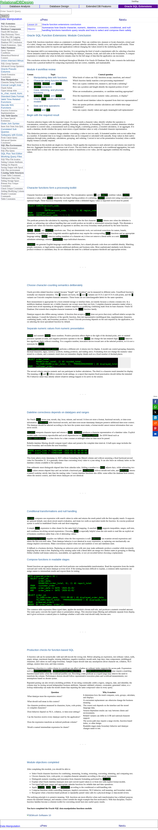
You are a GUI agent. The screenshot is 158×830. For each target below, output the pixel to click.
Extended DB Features (98, 6)
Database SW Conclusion (11, 42)
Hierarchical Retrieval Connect (10, 56)
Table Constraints (8, 199)
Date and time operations (47, 106)
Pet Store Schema (8, 26)
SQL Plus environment (10, 170)
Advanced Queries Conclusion (8, 141)
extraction (43, 87)
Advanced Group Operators (12, 66)
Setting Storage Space (10, 181)
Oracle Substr (6, 88)
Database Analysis (20, 6)
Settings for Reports (9, 165)
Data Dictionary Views (10, 34)
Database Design (59, 6)
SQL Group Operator (10, 63)
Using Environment (9, 148)
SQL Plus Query (8, 151)
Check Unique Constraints (12, 188)
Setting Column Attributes (12, 162)
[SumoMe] (155, 433)
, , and (48, 83)
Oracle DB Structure (9, 32)
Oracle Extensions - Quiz (11, 45)
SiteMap (135, 1)
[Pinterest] (155, 428)
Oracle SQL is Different (10, 40)
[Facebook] (155, 401)
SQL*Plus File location (10, 159)
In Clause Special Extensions (8, 119)
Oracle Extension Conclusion (8, 75)
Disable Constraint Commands (8, 195)
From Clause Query (9, 137)
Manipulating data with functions (50, 77)
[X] (155, 412)
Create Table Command (11, 175)
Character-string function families (51, 80)
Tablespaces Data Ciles (10, 178)
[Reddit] (155, 423)
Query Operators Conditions (8, 51)
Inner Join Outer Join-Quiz (12, 126)
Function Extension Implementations (9, 111)
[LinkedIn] (155, 417)
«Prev (44, 19)
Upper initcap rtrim (9, 90)
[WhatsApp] (155, 407)
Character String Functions (12, 82)
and (42, 110)
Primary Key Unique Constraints (9, 184)
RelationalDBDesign (16, 2)
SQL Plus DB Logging (10, 37)
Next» (123, 19)
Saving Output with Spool (12, 167)
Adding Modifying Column (12, 191)
